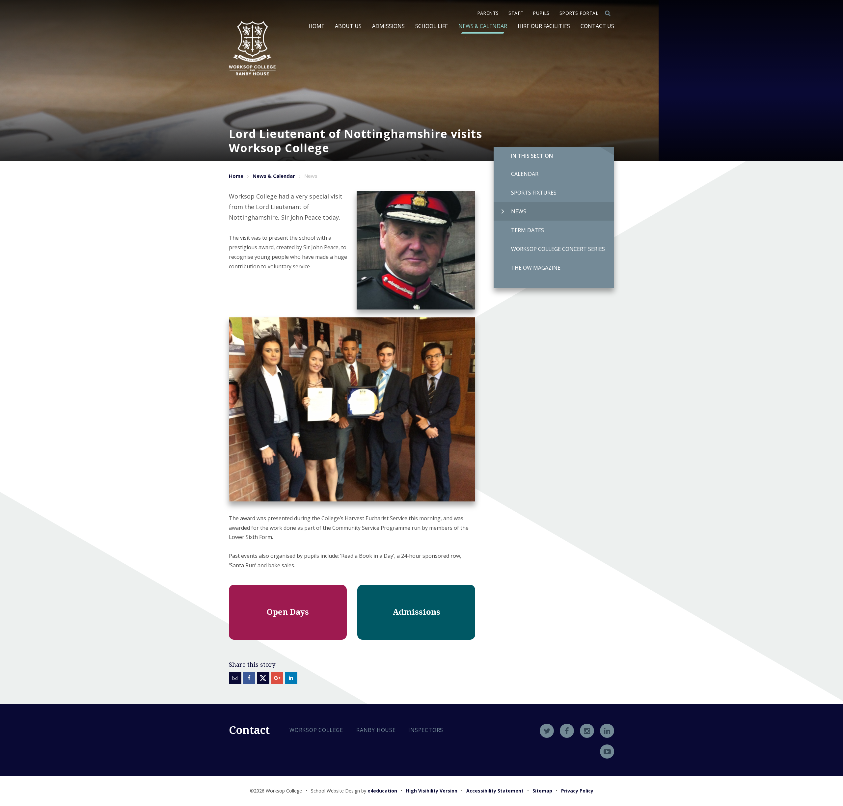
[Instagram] (587, 731)
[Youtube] (607, 751)
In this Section (532, 155)
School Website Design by (354, 791)
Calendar (524, 173)
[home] (252, 48)
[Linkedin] (607, 731)
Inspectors (425, 730)
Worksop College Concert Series (558, 249)
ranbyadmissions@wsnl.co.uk (338, 776)
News (518, 211)
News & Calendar (274, 176)
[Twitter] (547, 731)
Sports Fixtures (534, 192)
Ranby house (376, 730)
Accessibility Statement (495, 791)
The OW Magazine (535, 267)
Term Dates (527, 230)
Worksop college (316, 730)
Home (236, 176)
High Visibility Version (431, 791)
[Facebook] (567, 731)
